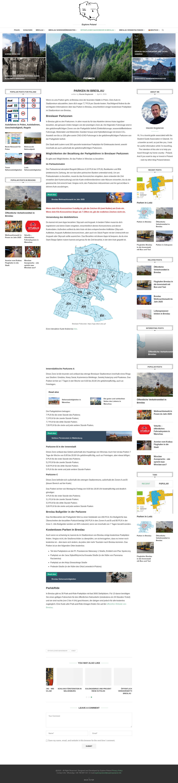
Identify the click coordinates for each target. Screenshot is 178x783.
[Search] (163, 30)
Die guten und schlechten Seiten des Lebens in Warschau (114, 401)
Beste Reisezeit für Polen (13, 148)
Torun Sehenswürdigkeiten (13, 168)
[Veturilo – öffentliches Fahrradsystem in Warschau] (144, 429)
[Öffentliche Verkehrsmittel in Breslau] (118, 676)
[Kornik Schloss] (24, 45)
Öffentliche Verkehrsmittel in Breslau (118, 691)
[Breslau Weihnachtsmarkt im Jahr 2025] (144, 300)
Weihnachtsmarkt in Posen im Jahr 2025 (163, 412)
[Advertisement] (88, 350)
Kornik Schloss (12, 54)
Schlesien (27, 30)
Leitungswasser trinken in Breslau (162, 312)
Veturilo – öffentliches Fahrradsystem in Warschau (162, 430)
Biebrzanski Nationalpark (29, 148)
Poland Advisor (163, 160)
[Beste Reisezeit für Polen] (13, 138)
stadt (73, 650)
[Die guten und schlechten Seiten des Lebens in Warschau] (95, 401)
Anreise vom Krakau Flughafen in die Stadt (163, 444)
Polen (16, 30)
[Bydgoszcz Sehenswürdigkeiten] (154, 70)
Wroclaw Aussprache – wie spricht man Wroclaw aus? (162, 460)
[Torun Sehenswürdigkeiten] (13, 158)
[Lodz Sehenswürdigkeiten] (32, 158)
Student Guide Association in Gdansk (153, 139)
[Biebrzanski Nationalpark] (32, 138)
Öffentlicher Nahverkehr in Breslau (97, 30)
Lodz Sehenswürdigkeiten (32, 168)
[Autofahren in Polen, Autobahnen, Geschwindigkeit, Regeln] (23, 110)
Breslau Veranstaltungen (131, 30)
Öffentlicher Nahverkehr (57, 650)
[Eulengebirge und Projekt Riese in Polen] (89, 676)
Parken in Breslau (144, 222)
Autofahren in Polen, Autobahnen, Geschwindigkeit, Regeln (22, 126)
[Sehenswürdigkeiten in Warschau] (54, 401)
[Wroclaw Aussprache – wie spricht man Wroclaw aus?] (144, 460)
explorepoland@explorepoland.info (108, 773)
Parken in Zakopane (164, 245)
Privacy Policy (117, 770)
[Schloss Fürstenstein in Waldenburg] (60, 676)
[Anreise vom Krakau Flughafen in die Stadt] (144, 445)
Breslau (39, 30)
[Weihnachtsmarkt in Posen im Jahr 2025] (144, 415)
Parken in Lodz (144, 203)
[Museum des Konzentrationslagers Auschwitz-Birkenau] (24, 70)
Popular (164, 484)
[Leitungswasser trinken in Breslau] (144, 314)
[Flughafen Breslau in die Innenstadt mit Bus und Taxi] (145, 236)
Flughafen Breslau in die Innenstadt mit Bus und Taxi (144, 247)
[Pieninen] (89, 57)
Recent (146, 484)
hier (75, 329)
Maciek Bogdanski (86, 94)
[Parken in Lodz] (155, 188)
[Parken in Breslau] (145, 213)
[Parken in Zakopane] (164, 236)
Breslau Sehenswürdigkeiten (62, 30)
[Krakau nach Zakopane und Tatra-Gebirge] (154, 45)
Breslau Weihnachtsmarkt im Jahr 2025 (163, 299)
